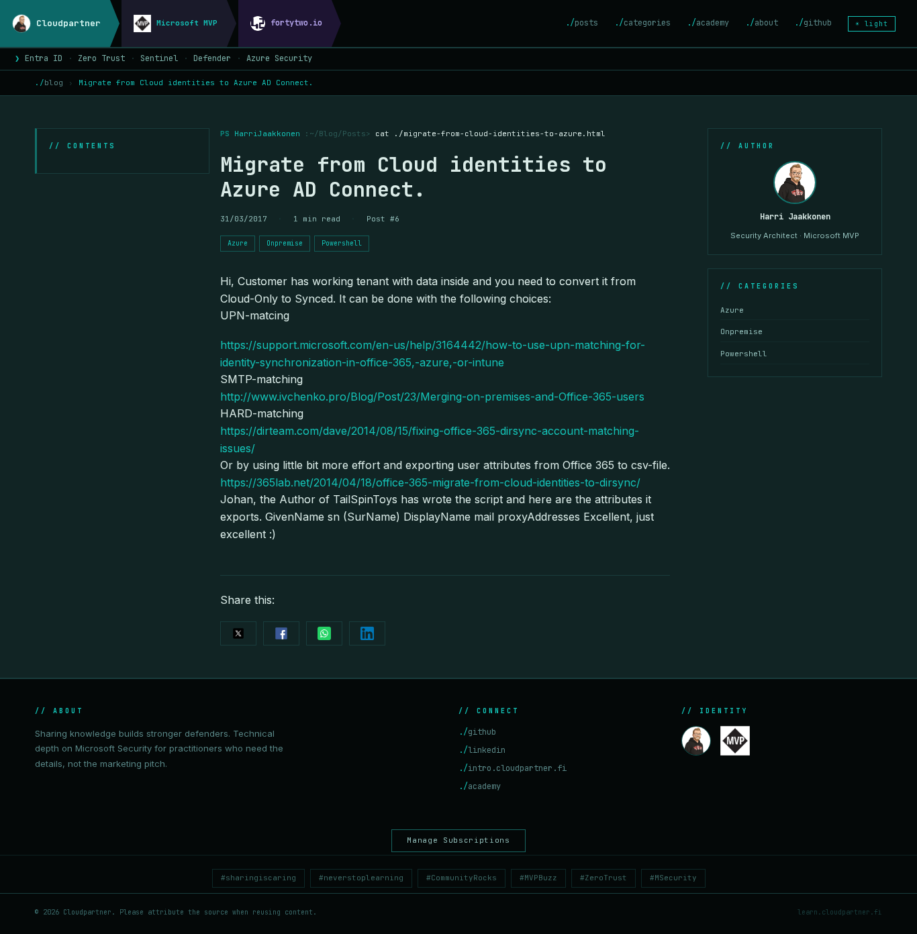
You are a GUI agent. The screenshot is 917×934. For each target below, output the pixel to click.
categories (642, 22)
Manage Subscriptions (458, 840)
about (761, 22)
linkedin (481, 750)
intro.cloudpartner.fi (512, 768)
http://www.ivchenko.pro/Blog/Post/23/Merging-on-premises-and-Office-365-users (432, 396)
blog (49, 82)
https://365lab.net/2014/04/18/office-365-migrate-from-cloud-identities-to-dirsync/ (430, 482)
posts (581, 22)
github (813, 22)
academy (708, 22)
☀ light (871, 23)
